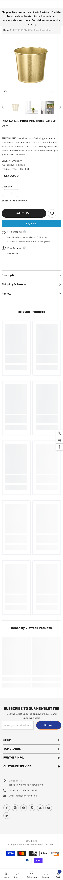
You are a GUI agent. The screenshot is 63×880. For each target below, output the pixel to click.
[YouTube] (48, 807)
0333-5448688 (28, 790)
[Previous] (52, 91)
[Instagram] (15, 807)
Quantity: (7, 186)
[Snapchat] (40, 807)
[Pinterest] (23, 807)
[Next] (58, 91)
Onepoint (17, 160)
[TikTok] (32, 807)
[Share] (58, 214)
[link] (16, 359)
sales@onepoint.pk (26, 795)
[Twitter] (6, 815)
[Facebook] (6, 807)
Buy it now (31, 223)
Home (6, 30)
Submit (48, 725)
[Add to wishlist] (52, 213)
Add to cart (24, 213)
